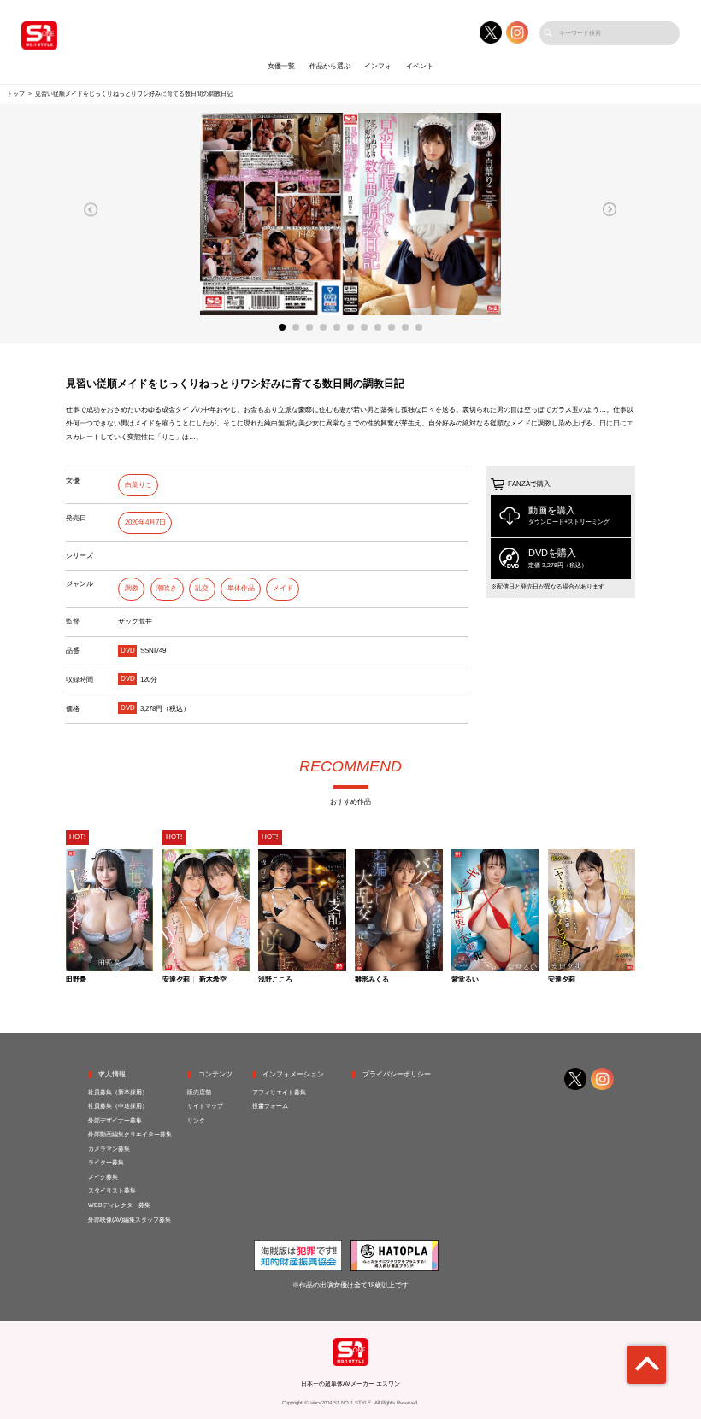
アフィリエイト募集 (279, 1092)
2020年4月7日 (145, 522)
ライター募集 (106, 1162)
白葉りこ (138, 485)
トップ (16, 94)
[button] (91, 209)
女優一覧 (281, 66)
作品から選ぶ (329, 66)
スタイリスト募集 (112, 1190)
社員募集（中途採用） (118, 1106)
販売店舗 (199, 1092)
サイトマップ (205, 1106)
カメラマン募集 (109, 1149)
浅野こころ (275, 979)
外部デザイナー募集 (115, 1120)
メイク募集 (103, 1177)
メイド (283, 588)
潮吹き (166, 588)
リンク (196, 1120)
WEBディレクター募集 (119, 1205)
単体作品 (241, 588)
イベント (419, 66)
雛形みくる (372, 979)
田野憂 (76, 979)
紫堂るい (465, 979)
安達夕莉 (176, 979)
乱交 (202, 588)
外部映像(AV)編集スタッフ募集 (129, 1220)
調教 (131, 588)
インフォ (378, 66)
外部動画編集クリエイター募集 (130, 1134)
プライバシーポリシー (396, 1074)
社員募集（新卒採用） (118, 1092)
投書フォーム (270, 1106)
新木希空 (213, 979)
